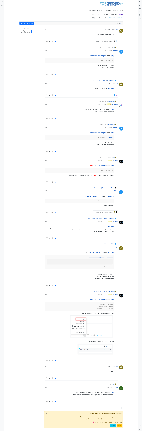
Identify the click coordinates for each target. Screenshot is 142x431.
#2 (46, 50)
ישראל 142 (115, 160)
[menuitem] (2, 2)
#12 (46, 387)
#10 (46, 294)
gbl (117, 29)
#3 (46, 83)
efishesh (115, 50)
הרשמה (119, 425)
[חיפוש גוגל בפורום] (139, 15)
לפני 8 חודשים (110, 29)
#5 (46, 127)
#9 (46, 247)
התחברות (113, 425)
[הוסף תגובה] (55, 41)
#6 (46, 160)
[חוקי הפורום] (139, 2)
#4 (46, 104)
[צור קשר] (139, 18)
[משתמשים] (139, 11)
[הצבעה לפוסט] (52, 41)
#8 (46, 221)
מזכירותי (116, 387)
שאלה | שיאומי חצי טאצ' (98, 166)
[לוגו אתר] (111, 4)
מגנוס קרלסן (115, 104)
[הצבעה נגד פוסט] (46, 41)
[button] (139, 425)
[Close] (46, 413)
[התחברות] (2, 2)
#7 (46, 190)
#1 (45, 29)
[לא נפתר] (139, 8)
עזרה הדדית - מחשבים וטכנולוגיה (115, 17)
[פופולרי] (139, 5)
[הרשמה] (2, 5)
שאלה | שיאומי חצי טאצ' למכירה (98, 56)
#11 (46, 366)
